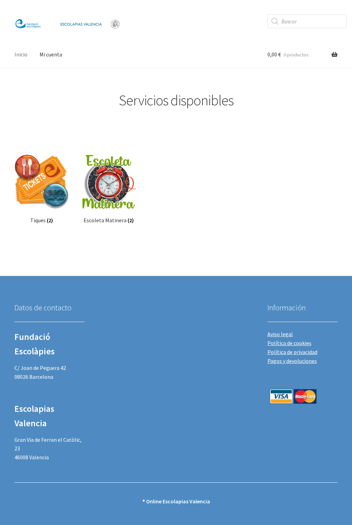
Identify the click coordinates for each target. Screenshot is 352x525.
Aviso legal (280, 334)
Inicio (21, 54)
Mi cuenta (51, 54)
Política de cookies (289, 343)
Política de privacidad (292, 352)
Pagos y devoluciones (292, 360)
